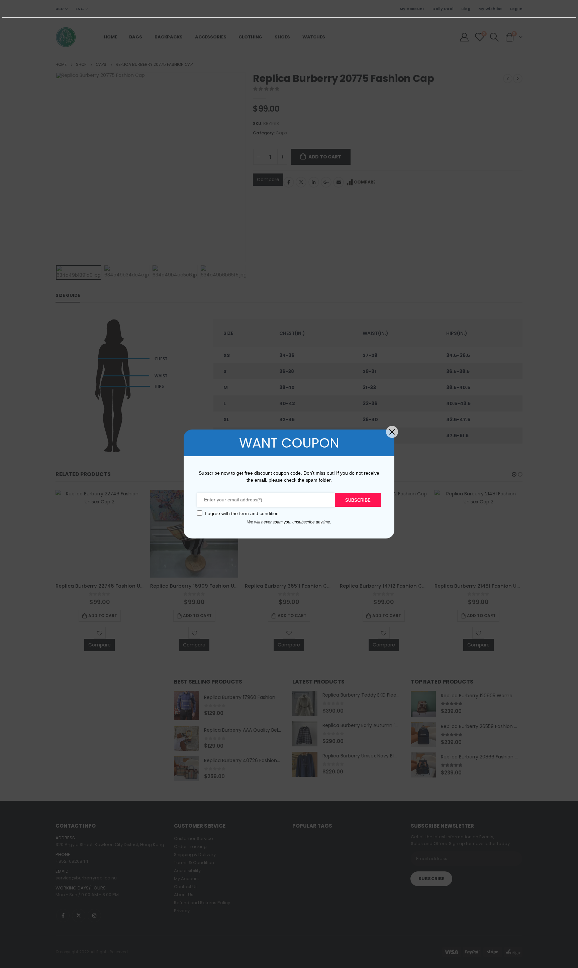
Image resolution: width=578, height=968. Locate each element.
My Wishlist (490, 8)
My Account (412, 8)
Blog (465, 8)
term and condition (259, 513)
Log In (516, 8)
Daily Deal (442, 8)
